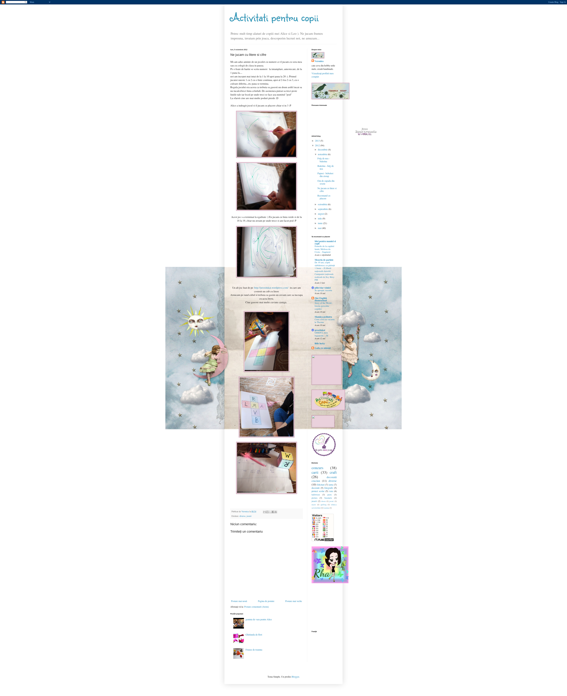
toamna (326, 507)
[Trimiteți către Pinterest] (275, 511)
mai (320, 228)
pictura (314, 497)
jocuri (249, 516)
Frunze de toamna (254, 649)
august (321, 213)
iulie (320, 218)
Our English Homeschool (321, 299)
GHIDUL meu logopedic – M (321, 334)
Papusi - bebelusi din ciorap (325, 175)
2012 (317, 145)
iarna (331, 484)
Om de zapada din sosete (325, 182)
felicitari (321, 484)
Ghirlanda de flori (254, 634)
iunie (320, 223)
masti (314, 504)
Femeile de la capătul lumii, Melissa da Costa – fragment (324, 249)
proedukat (320, 330)
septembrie (323, 208)
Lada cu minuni (323, 348)
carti (315, 472)
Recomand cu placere (323, 197)
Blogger (295, 676)
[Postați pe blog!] (267, 511)
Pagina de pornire (266, 601)
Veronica (319, 61)
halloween (316, 494)
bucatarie (328, 497)
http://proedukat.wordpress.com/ (271, 287)
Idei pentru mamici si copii (325, 242)
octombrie (323, 204)
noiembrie (323, 154)
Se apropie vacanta (323, 290)
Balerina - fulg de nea (325, 167)
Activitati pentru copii (274, 17)
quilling (323, 504)
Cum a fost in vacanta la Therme (325, 321)
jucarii (314, 501)
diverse (242, 516)
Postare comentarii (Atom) (256, 606)
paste (329, 494)
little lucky (320, 343)
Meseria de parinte (324, 259)
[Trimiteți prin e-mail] (264, 511)
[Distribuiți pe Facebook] (272, 511)
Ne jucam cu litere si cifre (327, 189)
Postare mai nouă (239, 601)
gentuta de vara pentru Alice (259, 619)
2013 (317, 140)
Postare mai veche (293, 601)
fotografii (328, 487)
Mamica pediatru (323, 316)
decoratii (316, 487)
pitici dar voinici (323, 287)
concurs (317, 467)
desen (323, 501)
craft (333, 472)
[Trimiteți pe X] (270, 511)
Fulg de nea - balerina (323, 160)
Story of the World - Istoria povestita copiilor (324, 305)
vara (331, 491)
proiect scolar (318, 491)
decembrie (323, 149)
